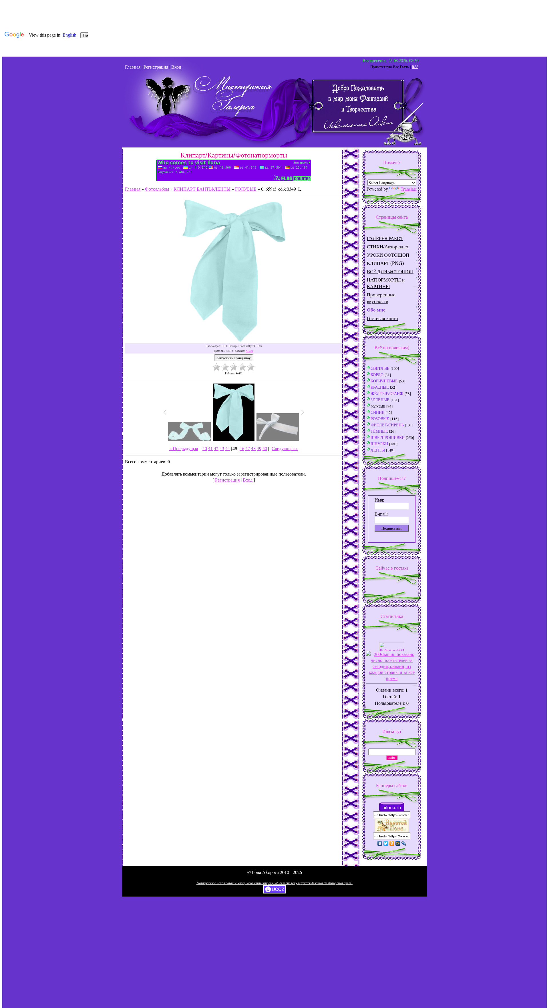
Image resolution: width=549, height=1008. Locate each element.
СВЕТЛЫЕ (380, 368)
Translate (409, 189)
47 (247, 448)
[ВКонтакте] (380, 843)
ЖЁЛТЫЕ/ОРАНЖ (387, 393)
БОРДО (377, 374)
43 (222, 448)
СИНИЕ (377, 412)
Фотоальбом (157, 189)
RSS (415, 66)
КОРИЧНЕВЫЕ (384, 381)
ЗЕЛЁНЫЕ (380, 399)
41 (210, 448)
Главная (132, 67)
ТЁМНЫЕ (379, 431)
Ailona (249, 351)
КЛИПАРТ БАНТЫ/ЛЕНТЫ (202, 189)
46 (242, 448)
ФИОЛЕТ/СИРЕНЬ (387, 425)
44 (227, 448)
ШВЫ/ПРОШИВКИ (388, 437)
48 (253, 448)
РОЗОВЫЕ (380, 418)
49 (259, 448)
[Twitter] (386, 843)
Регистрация (156, 67)
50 (264, 448)
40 (204, 448)
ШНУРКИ (379, 443)
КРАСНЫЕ (380, 387)
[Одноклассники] (392, 843)
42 (216, 448)
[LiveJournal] (404, 843)
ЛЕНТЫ (378, 450)
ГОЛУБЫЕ (245, 189)
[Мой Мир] (398, 843)
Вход (176, 67)
